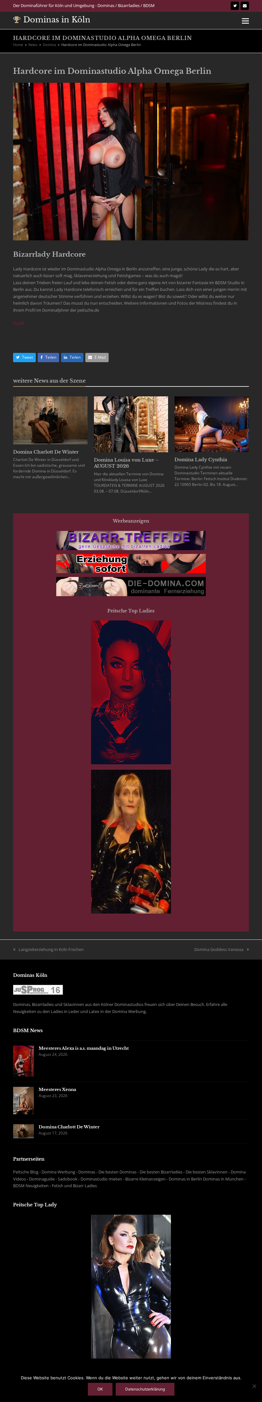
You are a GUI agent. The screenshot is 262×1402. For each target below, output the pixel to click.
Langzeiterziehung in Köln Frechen (51, 949)
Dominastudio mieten (101, 1179)
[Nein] (254, 1386)
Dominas (86, 1172)
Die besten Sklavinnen (206, 1172)
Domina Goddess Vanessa (218, 949)
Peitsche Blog (25, 1172)
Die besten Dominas (117, 1172)
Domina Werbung (58, 1172)
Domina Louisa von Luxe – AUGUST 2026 (126, 463)
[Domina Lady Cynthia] (211, 423)
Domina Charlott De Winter (46, 452)
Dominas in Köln (56, 19)
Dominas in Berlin (185, 1179)
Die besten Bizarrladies (161, 1172)
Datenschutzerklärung (145, 1389)
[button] (245, 20)
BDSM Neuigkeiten (31, 1185)
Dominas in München (223, 1179)
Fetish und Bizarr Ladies (74, 1185)
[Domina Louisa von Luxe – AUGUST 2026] (131, 424)
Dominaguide (42, 1179)
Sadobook (67, 1179)
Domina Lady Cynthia (200, 460)
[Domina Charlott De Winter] (50, 420)
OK (100, 1389)
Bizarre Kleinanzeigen (145, 1179)
